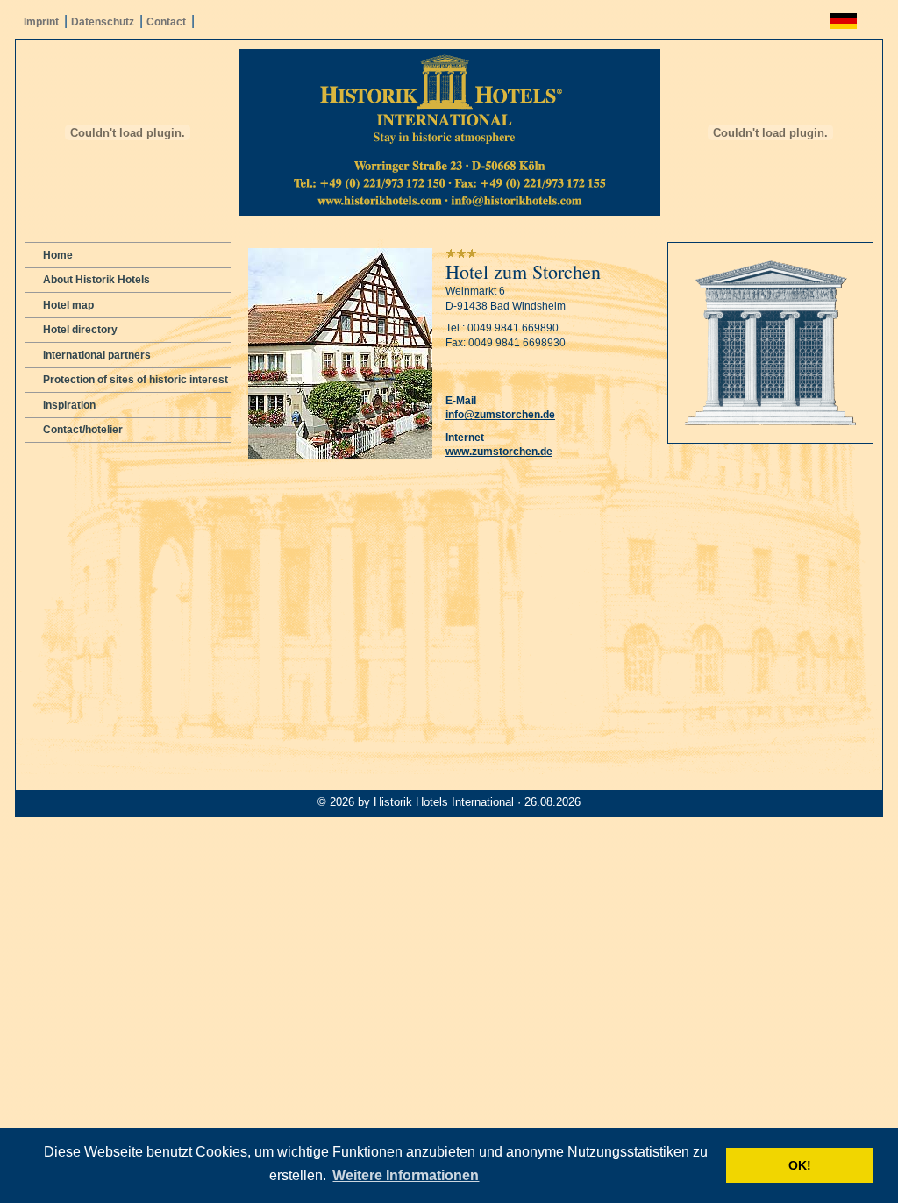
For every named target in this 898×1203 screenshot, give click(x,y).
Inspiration (69, 405)
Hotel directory (80, 330)
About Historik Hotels (96, 280)
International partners (97, 355)
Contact (166, 22)
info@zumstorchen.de (500, 415)
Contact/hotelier (83, 430)
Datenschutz (102, 22)
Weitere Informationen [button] (405, 1175)
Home (58, 255)
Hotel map (68, 305)
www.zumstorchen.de (498, 451)
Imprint (41, 22)
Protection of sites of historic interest (135, 380)
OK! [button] (799, 1165)
